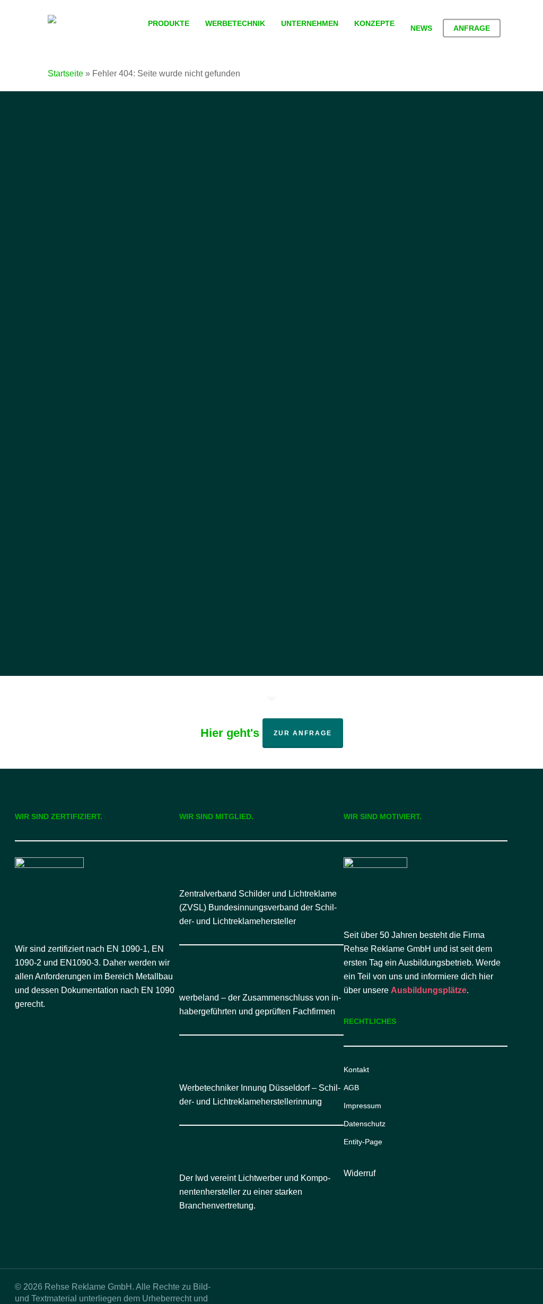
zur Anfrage (303, 733)
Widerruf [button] (359, 1173)
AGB (351, 1087)
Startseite (65, 73)
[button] (272, 594)
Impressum (362, 1105)
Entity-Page (363, 1141)
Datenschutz (365, 1123)
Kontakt (356, 1069)
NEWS (466, 561)
